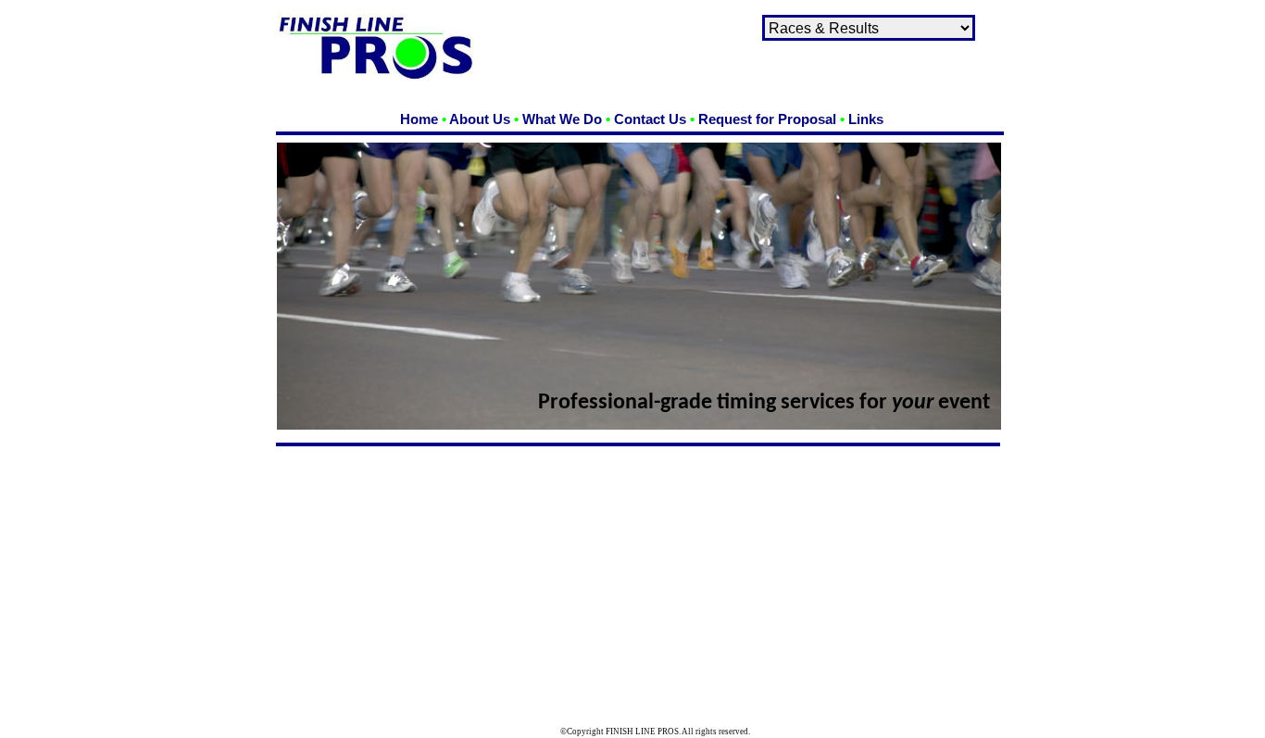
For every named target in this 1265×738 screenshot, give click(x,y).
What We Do (562, 119)
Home (419, 119)
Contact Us (650, 119)
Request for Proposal (767, 119)
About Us (479, 119)
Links (865, 119)
